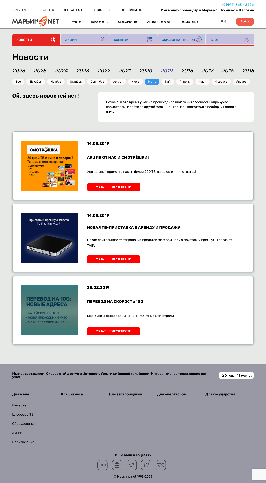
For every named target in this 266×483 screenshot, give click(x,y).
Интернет (75, 22)
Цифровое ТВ (99, 22)
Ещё (223, 21)
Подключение (189, 22)
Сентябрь (97, 81)
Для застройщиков (125, 394)
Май (168, 81)
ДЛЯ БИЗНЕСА (45, 10)
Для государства (220, 394)
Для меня (20, 394)
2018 (187, 71)
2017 (207, 71)
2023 (82, 71)
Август (117, 81)
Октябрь (76, 81)
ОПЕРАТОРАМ (73, 10)
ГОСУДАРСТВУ (101, 10)
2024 (61, 71)
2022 (103, 71)
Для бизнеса (72, 394)
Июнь (152, 81)
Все (18, 81)
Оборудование (127, 22)
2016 (227, 71)
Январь (241, 81)
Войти (245, 21)
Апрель (185, 81)
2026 (18, 71)
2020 (145, 71)
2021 (124, 71)
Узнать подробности (113, 187)
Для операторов (171, 394)
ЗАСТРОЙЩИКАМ (131, 10)
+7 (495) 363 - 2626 (238, 5)
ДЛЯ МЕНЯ (19, 10)
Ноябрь (56, 81)
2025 (39, 71)
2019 (166, 71)
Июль (135, 81)
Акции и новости (158, 22)
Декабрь (36, 81)
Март (202, 81)
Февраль (221, 81)
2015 (248, 71)
